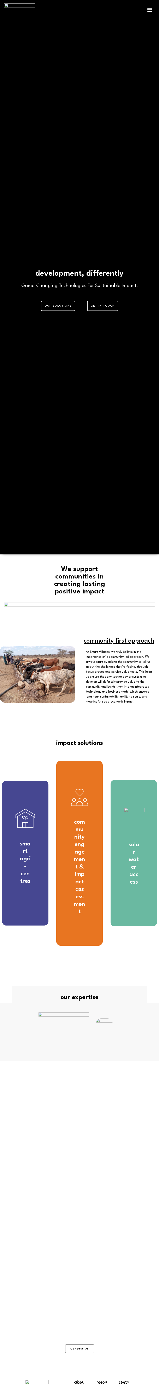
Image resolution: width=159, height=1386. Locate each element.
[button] (58, 306)
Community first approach (119, 641)
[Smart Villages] (19, 9)
